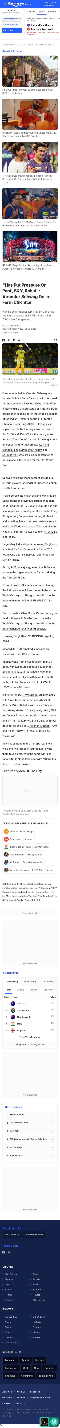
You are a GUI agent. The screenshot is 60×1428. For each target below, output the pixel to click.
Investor (21, 1397)
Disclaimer (7, 1397)
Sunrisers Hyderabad (21, 839)
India (19, 1024)
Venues (9, 1300)
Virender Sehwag (36, 393)
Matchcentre (11, 1342)
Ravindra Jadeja (12, 672)
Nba (36, 1368)
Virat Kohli (14, 1131)
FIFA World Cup (17, 1114)
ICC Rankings (16, 1147)
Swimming (27, 1375)
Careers (6, 1403)
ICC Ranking (39, 1300)
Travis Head (30, 694)
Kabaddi (49, 1368)
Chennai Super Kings (21, 831)
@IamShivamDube (32, 613)
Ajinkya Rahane (32, 677)
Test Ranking (11, 981)
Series (36, 1274)
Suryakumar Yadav (30, 449)
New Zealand (23, 1017)
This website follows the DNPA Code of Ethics (24, 1409)
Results (36, 1279)
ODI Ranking (30, 981)
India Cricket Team (20, 846)
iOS (38, 900)
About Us (21, 1392)
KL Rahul (44, 444)
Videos (8, 1289)
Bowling (33, 990)
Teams (8, 1294)
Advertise (7, 1392)
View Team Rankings (30, 1037)
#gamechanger (11, 628)
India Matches (11, 24)
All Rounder (48, 990)
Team (8, 990)
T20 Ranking (48, 981)
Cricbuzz (49, 531)
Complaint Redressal (40, 1397)
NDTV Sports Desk (11, 325)
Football (30, 884)
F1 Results (43, 888)
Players (36, 1294)
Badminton (11, 1368)
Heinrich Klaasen (39, 725)
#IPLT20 (41, 628)
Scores (31, 11)
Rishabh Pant (10, 449)
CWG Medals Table (19, 1122)
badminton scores (28, 888)
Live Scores (11, 1274)
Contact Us (20, 1403)
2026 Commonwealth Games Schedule (28, 1139)
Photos (52, 11)
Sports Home (8, 45)
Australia (21, 1003)
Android (29, 900)
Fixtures (9, 1279)
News (42, 11)
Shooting (10, 1375)
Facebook (26, 892)
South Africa (23, 1010)
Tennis (25, 1360)
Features (37, 1289)
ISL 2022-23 (11, 1316)
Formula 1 (10, 1360)
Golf (25, 1368)
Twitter (51, 892)
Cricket (49, 870)
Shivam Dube (20, 398)
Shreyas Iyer (9, 454)
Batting (20, 990)
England (21, 1030)
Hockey (39, 1360)
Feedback (35, 1392)
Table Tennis (46, 1375)
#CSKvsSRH (28, 628)
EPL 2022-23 (39, 1316)
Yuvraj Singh (44, 544)
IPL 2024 (11, 11)
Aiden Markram (35, 715)
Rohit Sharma (16, 1155)
